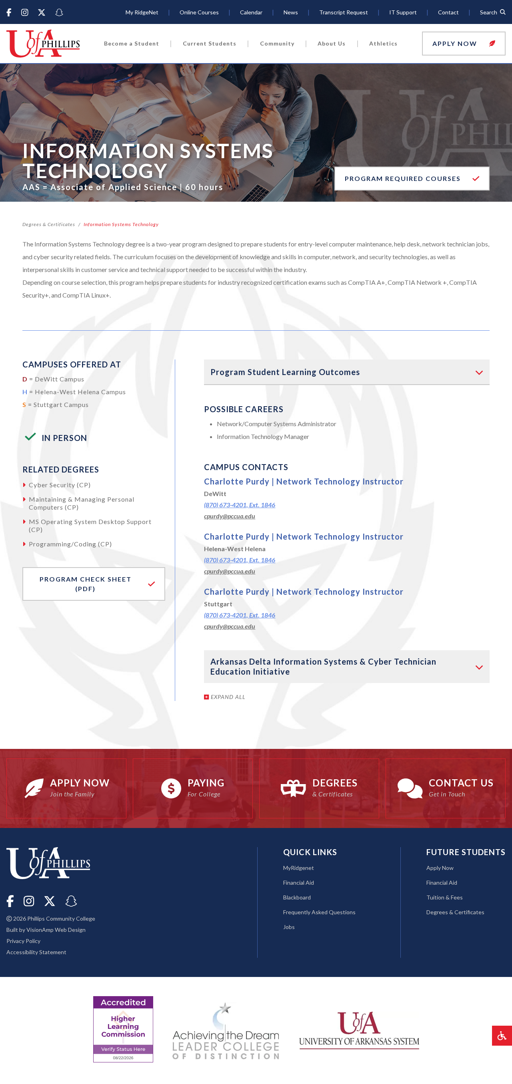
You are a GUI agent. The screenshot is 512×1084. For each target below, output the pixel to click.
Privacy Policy (23, 940)
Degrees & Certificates (48, 224)
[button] (464, 44)
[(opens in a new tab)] (359, 1029)
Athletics (383, 43)
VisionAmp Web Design (56, 929)
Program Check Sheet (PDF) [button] (82, 583)
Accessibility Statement (36, 952)
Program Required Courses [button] (404, 178)
